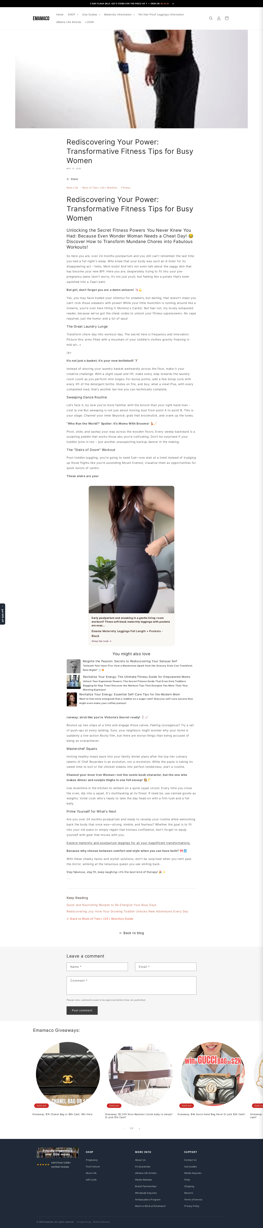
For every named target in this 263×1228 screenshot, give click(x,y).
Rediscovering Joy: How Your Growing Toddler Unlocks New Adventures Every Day (127, 911)
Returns (188, 1192)
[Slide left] (124, 1128)
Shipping (189, 1186)
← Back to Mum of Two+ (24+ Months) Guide (100, 918)
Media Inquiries (192, 1173)
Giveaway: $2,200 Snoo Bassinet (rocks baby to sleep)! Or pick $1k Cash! (139, 1116)
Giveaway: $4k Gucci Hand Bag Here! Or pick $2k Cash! (211, 1114)
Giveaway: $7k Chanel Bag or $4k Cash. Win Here (62, 1114)
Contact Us (190, 1160)
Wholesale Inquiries (146, 1192)
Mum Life (72, 187)
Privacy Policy (191, 1206)
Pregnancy (92, 1160)
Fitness (125, 187)
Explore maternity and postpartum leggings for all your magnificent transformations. (128, 842)
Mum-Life (91, 1173)
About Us (140, 1160)
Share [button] (74, 178)
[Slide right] (139, 1128)
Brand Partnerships (146, 1186)
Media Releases (143, 1179)
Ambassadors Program (147, 1199)
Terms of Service (193, 1199)
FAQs (187, 1179)
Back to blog (133, 933)
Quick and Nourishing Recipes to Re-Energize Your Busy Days (112, 904)
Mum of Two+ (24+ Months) (99, 187)
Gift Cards (91, 1179)
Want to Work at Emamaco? (150, 1206)
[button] (73, 14)
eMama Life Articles (146, 1173)
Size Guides (190, 1166)
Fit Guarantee (142, 1166)
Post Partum (93, 1166)
